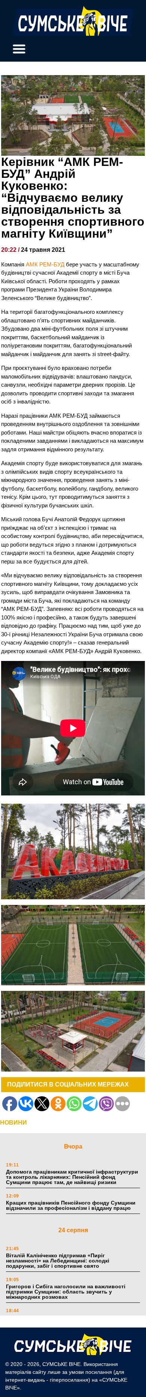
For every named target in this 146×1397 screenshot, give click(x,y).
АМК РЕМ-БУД (45, 264)
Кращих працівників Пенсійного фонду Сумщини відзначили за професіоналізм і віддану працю (71, 1205)
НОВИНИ (13, 1122)
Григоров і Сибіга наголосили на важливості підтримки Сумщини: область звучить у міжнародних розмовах (65, 1291)
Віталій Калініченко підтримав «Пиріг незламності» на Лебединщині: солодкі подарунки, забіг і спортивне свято (57, 1260)
